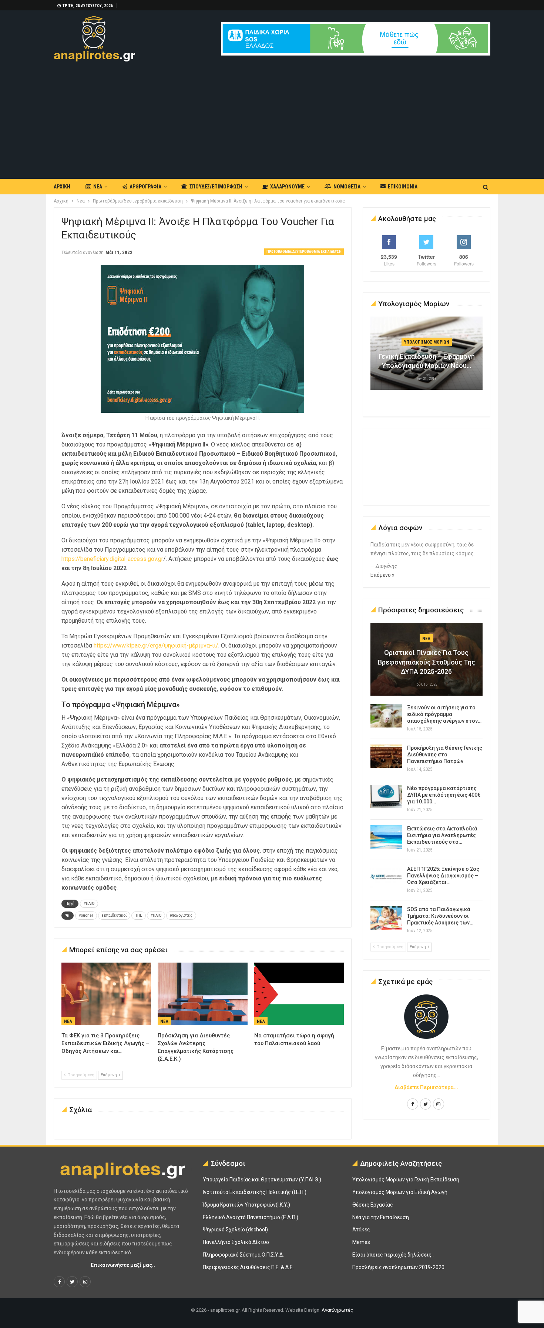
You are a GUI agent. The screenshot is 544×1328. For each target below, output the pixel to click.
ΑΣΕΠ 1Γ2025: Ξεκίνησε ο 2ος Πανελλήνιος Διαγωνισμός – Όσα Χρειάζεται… (443, 875)
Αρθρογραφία (145, 187)
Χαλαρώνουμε (287, 187)
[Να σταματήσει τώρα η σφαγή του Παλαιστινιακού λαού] (299, 994)
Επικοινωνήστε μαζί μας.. (123, 1265)
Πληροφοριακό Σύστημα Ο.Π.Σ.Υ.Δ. (243, 1255)
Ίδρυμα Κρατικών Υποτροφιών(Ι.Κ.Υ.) (246, 1205)
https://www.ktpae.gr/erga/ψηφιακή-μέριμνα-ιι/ (156, 645)
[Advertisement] (272, 117)
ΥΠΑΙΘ (89, 903)
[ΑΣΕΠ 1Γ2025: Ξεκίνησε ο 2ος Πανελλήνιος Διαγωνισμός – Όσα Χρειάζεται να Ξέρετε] (386, 877)
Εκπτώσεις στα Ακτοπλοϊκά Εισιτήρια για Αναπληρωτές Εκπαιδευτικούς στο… (442, 835)
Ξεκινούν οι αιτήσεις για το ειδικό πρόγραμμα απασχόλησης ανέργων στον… (444, 714)
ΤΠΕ (138, 915)
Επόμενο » (382, 575)
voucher (86, 915)
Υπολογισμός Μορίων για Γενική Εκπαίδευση (405, 1180)
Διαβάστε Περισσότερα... (426, 1087)
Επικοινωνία (402, 187)
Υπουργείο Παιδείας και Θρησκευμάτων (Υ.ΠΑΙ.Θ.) (262, 1180)
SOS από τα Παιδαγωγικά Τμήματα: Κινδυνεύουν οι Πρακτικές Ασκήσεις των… (440, 916)
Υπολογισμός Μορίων (426, 342)
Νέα (97, 187)
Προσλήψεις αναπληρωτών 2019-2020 (398, 1267)
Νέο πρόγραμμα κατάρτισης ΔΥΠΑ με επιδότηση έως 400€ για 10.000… (443, 795)
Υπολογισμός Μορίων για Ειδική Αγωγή (399, 1192)
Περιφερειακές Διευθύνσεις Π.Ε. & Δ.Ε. (248, 1267)
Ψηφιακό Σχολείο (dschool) (235, 1229)
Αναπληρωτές (337, 1310)
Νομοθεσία (346, 187)
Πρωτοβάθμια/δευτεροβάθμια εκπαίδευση (304, 252)
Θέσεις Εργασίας (372, 1205)
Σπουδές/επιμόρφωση (215, 187)
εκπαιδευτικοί (114, 915)
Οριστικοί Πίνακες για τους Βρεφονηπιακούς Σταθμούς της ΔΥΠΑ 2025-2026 (426, 662)
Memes (361, 1242)
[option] (426, 357)
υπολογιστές (181, 915)
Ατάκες (361, 1229)
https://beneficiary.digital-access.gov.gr (112, 558)
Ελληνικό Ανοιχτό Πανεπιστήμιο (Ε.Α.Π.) (250, 1217)
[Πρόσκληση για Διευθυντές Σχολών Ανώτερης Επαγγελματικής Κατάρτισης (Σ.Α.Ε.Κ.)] (202, 994)
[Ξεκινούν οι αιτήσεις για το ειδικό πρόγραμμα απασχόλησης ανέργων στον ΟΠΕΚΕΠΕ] (386, 716)
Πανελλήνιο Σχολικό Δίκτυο (236, 1242)
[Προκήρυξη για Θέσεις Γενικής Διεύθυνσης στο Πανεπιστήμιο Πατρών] (386, 756)
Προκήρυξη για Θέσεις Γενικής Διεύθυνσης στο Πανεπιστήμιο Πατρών (444, 754)
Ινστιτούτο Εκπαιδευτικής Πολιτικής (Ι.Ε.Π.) (254, 1192)
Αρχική (62, 187)
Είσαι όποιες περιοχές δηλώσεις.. (393, 1255)
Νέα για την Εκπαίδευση (380, 1217)
